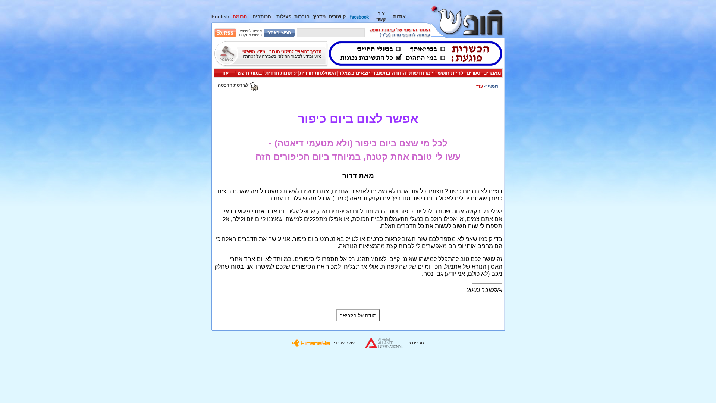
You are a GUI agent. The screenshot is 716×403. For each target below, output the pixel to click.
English (220, 16)
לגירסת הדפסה (234, 85)
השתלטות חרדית (317, 73)
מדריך (319, 16)
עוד (225, 73)
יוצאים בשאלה (354, 73)
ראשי (493, 86)
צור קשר (381, 16)
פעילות (283, 16)
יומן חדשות (421, 73)
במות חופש (250, 73)
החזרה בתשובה (389, 73)
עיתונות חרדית (281, 73)
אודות (399, 16)
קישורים (337, 16)
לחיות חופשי (449, 73)
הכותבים (261, 16)
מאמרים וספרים (484, 73)
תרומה (240, 16)
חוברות (302, 16)
